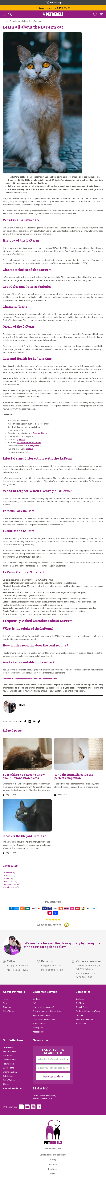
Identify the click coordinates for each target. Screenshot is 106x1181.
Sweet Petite (8, 1068)
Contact (36, 999)
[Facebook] (25, 721)
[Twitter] (20, 721)
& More (6, 1084)
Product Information (11, 884)
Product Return (39, 1023)
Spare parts (38, 1028)
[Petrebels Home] (53, 1132)
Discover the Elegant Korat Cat (24, 836)
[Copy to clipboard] (38, 721)
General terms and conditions (53, 1155)
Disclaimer (53, 1169)
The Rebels (8, 1055)
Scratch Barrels (82, 1007)
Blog (12, 21)
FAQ (34, 1003)
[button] (4, 14)
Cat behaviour (8, 873)
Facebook (21, 1106)
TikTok (39, 1106)
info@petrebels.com (51, 965)
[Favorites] (95, 14)
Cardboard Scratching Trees (88, 1011)
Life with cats (8, 881)
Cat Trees (80, 999)
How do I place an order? (43, 1007)
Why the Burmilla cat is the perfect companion (73, 776)
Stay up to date (53, 1076)
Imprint (53, 1173)
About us (7, 1007)
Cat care (6, 879)
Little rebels (8, 1047)
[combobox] (52, 1059)
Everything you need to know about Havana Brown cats (24, 776)
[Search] (10, 14)
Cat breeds (7, 876)
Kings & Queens (9, 1051)
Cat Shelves (81, 1003)
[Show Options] (67, 1059)
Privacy (53, 1159)
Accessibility (38, 1032)
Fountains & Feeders (84, 1019)
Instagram (33, 1106)
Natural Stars (8, 1064)
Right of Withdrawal (41, 1015)
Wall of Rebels (9, 1080)
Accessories (81, 1023)
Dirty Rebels (8, 1076)
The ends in (53, 8)
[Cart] (101, 14)
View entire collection (12, 1088)
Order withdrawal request (44, 1019)
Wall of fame (8, 1011)
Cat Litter (80, 1015)
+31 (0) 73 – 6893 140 (17, 965)
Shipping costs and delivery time (47, 1011)
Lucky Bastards (9, 1060)
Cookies (53, 1164)
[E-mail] (34, 721)
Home (5, 21)
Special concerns (10, 887)
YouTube (27, 1106)
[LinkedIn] (29, 721)
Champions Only (10, 1072)
